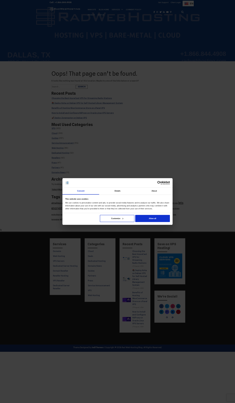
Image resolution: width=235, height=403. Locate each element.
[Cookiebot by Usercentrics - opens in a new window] (159, 183)
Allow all (152, 218)
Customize (115, 218)
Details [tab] (118, 191)
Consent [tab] (80, 191)
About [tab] (154, 191)
